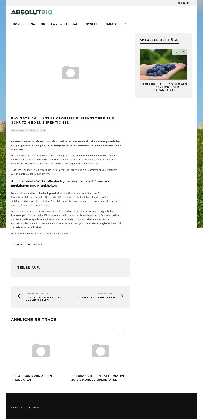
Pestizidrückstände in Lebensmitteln (43, 298)
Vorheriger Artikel (38, 293)
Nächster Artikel (104, 293)
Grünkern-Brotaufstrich (95, 297)
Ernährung (36, 24)
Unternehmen (35, 245)
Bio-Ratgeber (114, 24)
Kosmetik (18, 245)
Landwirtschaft (65, 24)
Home (17, 24)
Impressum (17, 407)
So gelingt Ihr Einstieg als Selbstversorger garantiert (163, 87)
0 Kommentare (32, 130)
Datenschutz (32, 407)
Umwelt (91, 24)
